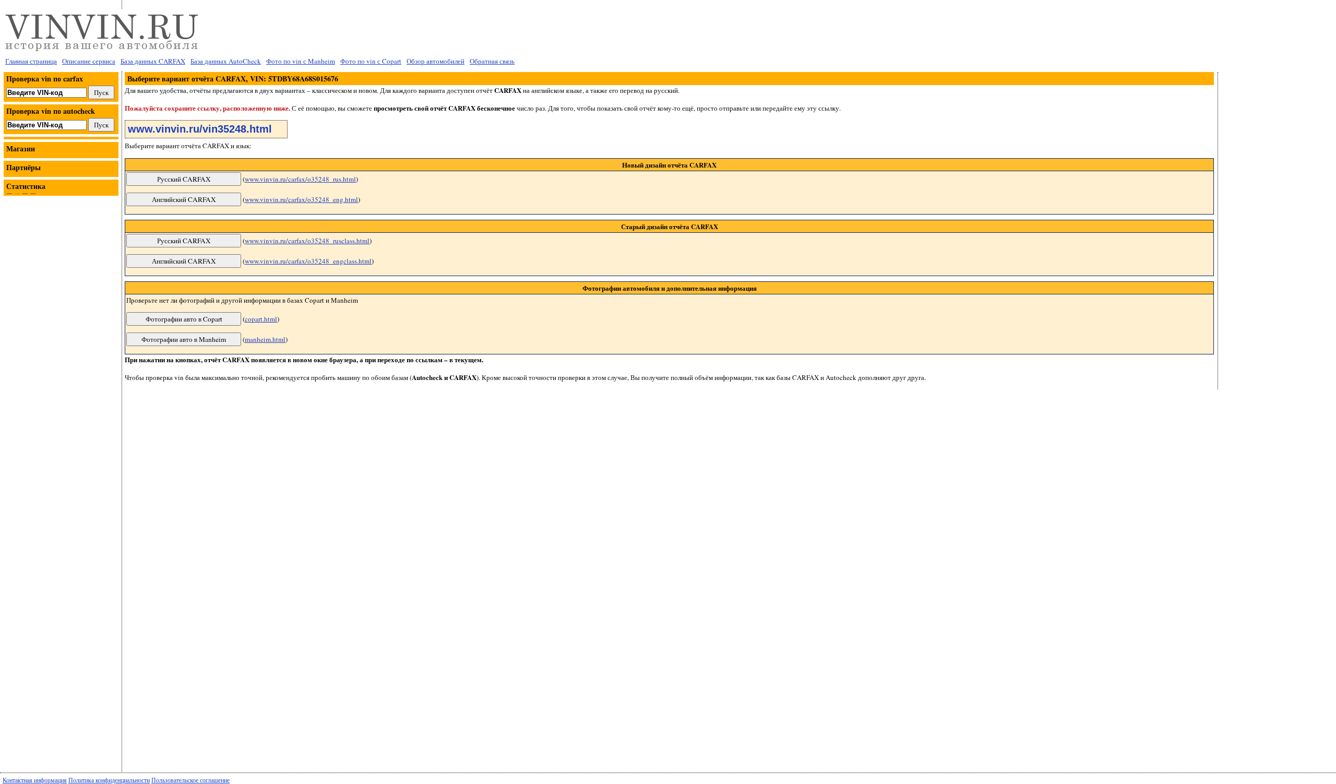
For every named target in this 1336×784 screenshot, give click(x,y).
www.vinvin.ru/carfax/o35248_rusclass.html (307, 240)
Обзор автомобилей (435, 61)
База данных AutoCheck (225, 61)
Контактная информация (35, 780)
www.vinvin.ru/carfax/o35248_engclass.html (308, 261)
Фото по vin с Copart (370, 61)
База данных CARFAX (153, 61)
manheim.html (265, 339)
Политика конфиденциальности (109, 780)
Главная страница (31, 61)
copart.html (261, 319)
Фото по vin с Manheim (300, 61)
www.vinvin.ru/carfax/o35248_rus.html (300, 179)
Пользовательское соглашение (190, 780)
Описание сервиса (88, 61)
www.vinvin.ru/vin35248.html (200, 129)
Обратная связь (492, 61)
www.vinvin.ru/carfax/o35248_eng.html (301, 199)
